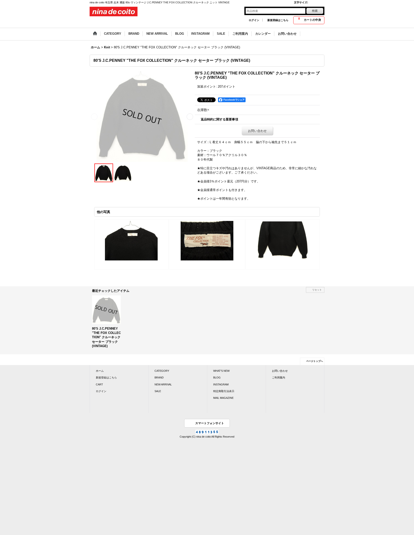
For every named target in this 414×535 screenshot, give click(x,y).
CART (99, 384)
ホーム (100, 370)
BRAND (159, 377)
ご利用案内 (278, 377)
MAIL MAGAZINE (223, 397)
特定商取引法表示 (223, 391)
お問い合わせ (257, 131)
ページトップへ (314, 361)
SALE (158, 391)
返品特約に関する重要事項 (219, 119)
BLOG (217, 377)
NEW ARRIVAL (163, 384)
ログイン (254, 20)
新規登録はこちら (277, 20)
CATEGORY (162, 370)
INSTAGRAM (221, 384)
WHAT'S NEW (221, 370)
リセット (317, 289)
